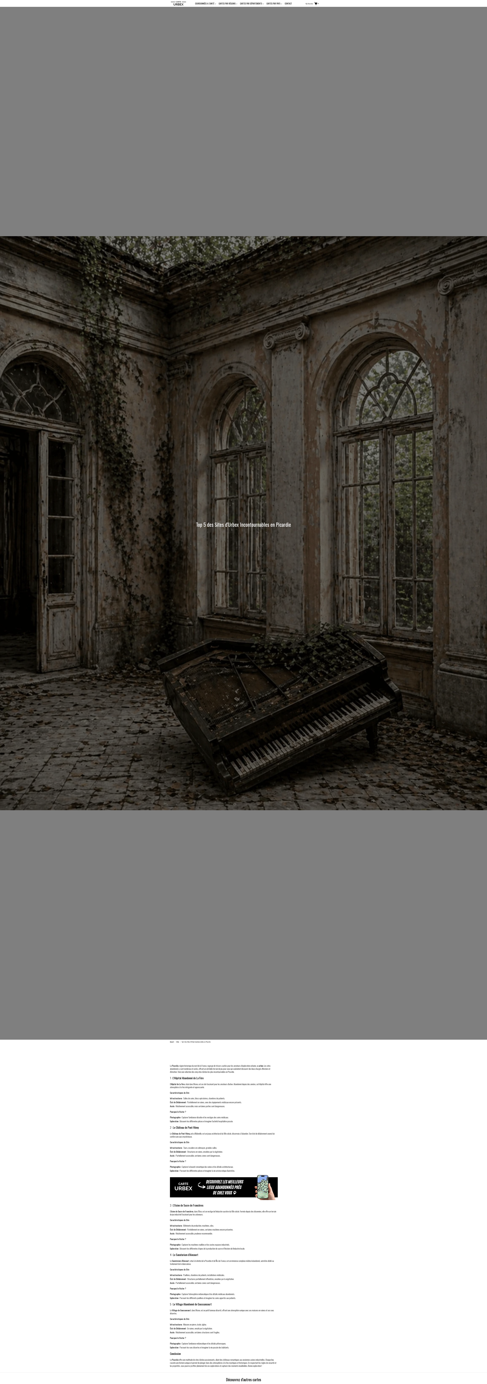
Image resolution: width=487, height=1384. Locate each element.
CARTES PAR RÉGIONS (227, 3)
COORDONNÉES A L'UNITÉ (205, 3)
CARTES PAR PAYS (273, 3)
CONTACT (288, 3)
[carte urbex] (224, 1199)
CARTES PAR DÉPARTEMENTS (251, 3)
